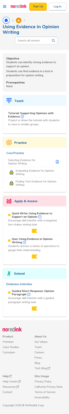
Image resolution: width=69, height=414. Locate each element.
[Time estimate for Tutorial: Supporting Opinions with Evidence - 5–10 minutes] (22, 116)
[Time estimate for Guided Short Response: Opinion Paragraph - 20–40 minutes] (28, 294)
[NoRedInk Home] (18, 6)
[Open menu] (5, 6)
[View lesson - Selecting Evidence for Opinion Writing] (57, 162)
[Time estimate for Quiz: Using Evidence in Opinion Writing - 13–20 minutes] (24, 242)
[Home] (12, 329)
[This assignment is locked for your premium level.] (34, 231)
